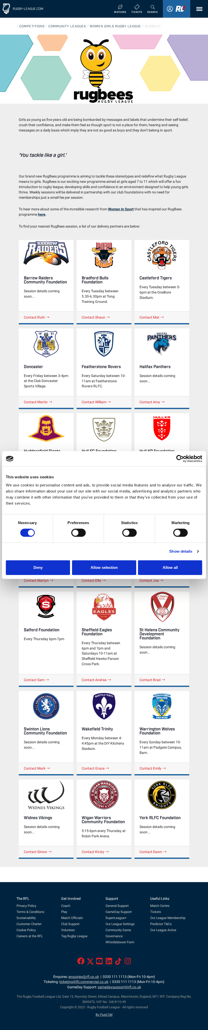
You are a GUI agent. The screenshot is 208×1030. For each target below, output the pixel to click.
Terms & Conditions (30, 912)
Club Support (70, 924)
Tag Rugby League (74, 936)
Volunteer (68, 930)
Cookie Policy (26, 930)
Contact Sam (34, 680)
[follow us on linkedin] (109, 963)
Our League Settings (120, 924)
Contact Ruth (34, 317)
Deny (38, 567)
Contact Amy (150, 402)
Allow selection (104, 567)
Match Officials (72, 918)
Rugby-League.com (28, 8)
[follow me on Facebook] (81, 963)
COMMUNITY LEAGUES (67, 26)
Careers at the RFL (29, 936)
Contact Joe (149, 580)
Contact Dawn (151, 852)
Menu (198, 9)
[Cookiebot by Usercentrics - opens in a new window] (180, 458)
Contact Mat (149, 317)
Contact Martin (36, 402)
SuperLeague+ (116, 918)
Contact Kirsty (93, 852)
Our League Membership (167, 918)
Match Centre (159, 906)
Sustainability (26, 918)
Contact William (94, 402)
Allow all (170, 567)
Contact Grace (93, 768)
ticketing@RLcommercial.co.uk (83, 982)
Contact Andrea (94, 680)
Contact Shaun (93, 317)
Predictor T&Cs (161, 924)
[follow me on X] (90, 963)
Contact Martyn (36, 580)
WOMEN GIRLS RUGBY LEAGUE (115, 26)
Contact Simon (35, 852)
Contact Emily (150, 768)
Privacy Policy (26, 906)
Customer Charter (29, 924)
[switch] (78, 533)
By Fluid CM (104, 1015)
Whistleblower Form (120, 942)
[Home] (6, 9)
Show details (180, 551)
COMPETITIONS (32, 26)
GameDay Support (119, 912)
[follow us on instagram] (127, 963)
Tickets (155, 912)
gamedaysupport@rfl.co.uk (119, 987)
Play (64, 912)
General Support (117, 906)
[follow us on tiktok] (118, 963)
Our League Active (163, 930)
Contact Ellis (91, 580)
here (41, 214)
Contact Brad (150, 680)
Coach (65, 906)
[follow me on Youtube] (99, 963)
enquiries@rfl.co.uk (83, 977)
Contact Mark (34, 768)
